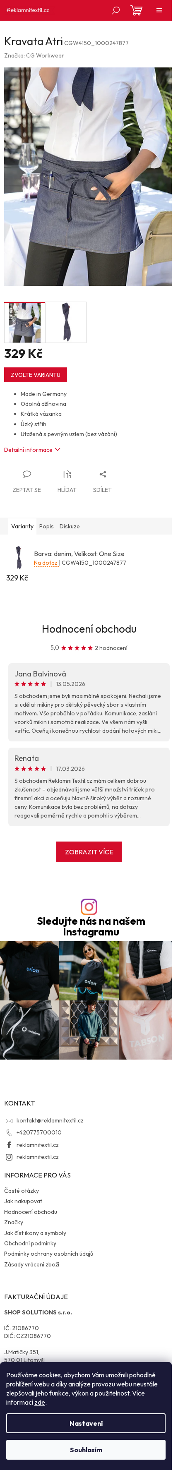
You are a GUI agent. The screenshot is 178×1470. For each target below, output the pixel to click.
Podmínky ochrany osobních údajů (48, 1253)
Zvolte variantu (35, 375)
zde (39, 1402)
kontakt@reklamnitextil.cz (50, 1120)
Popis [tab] (46, 526)
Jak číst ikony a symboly (35, 1233)
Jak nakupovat (23, 1201)
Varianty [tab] (22, 526)
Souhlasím (86, 1450)
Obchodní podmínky (30, 1243)
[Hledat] (116, 10)
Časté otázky (21, 1190)
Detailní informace (28, 449)
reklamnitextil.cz (38, 1145)
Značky (13, 1222)
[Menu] (159, 10)
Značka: (34, 55)
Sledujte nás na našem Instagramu (91, 926)
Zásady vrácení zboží (31, 1264)
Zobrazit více (89, 852)
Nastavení (86, 1423)
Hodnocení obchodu (89, 628)
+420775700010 (39, 1132)
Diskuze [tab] (70, 526)
